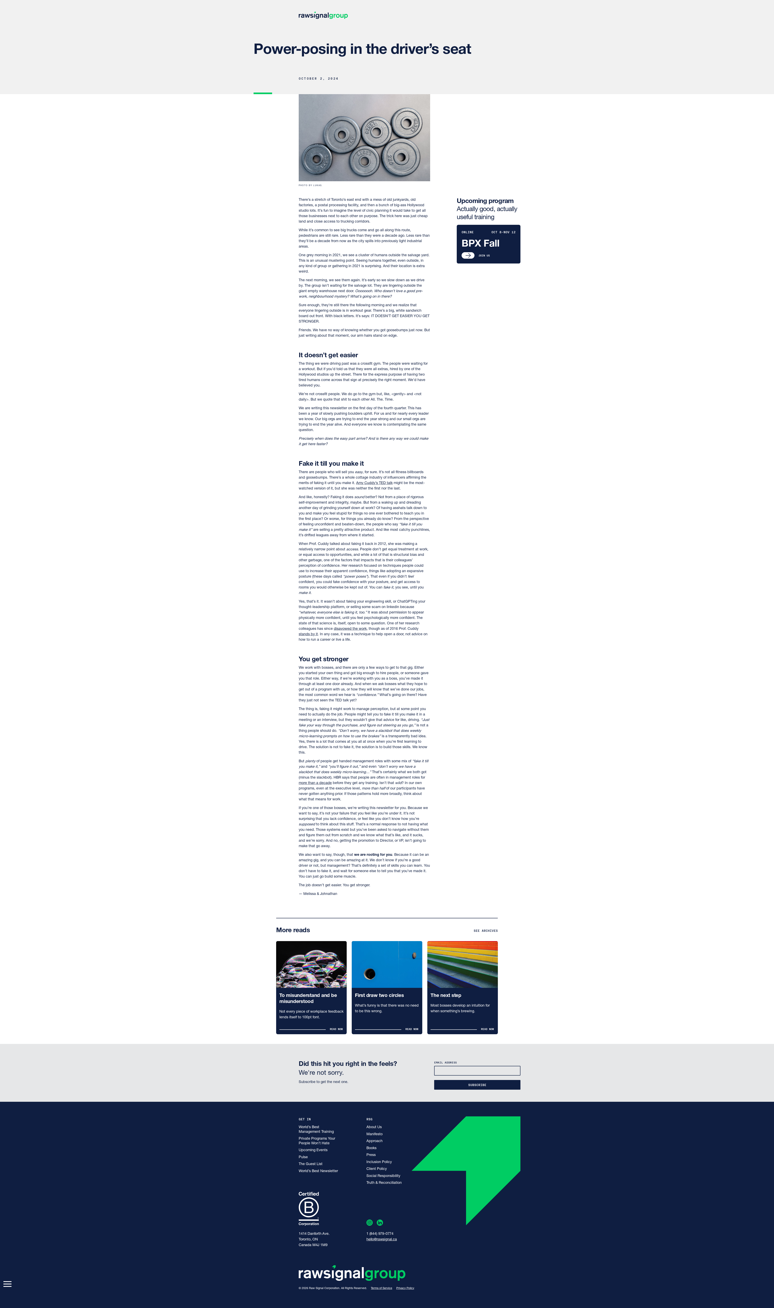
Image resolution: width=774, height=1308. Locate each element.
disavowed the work (350, 629)
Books (371, 1148)
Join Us (484, 255)
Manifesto (374, 1134)
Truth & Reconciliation (384, 1183)
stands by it (308, 634)
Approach (374, 1141)
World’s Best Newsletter (318, 1171)
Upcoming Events (313, 1150)
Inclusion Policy (379, 1162)
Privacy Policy (405, 1288)
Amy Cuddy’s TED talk (374, 483)
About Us (374, 1127)
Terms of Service (381, 1288)
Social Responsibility (383, 1176)
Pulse (303, 1157)
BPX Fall (480, 244)
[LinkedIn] (380, 1223)
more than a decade (315, 783)
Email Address (445, 1062)
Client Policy (376, 1169)
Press (371, 1155)
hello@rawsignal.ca (381, 1239)
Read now (336, 1029)
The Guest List (310, 1164)
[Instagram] (369, 1223)
